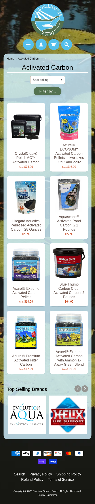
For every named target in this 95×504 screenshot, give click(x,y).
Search (19, 474)
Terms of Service (61, 479)
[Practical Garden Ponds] (47, 20)
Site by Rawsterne (47, 495)
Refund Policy (32, 479)
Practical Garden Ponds (46, 491)
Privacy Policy (41, 474)
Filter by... (47, 91)
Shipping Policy (68, 474)
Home (10, 58)
